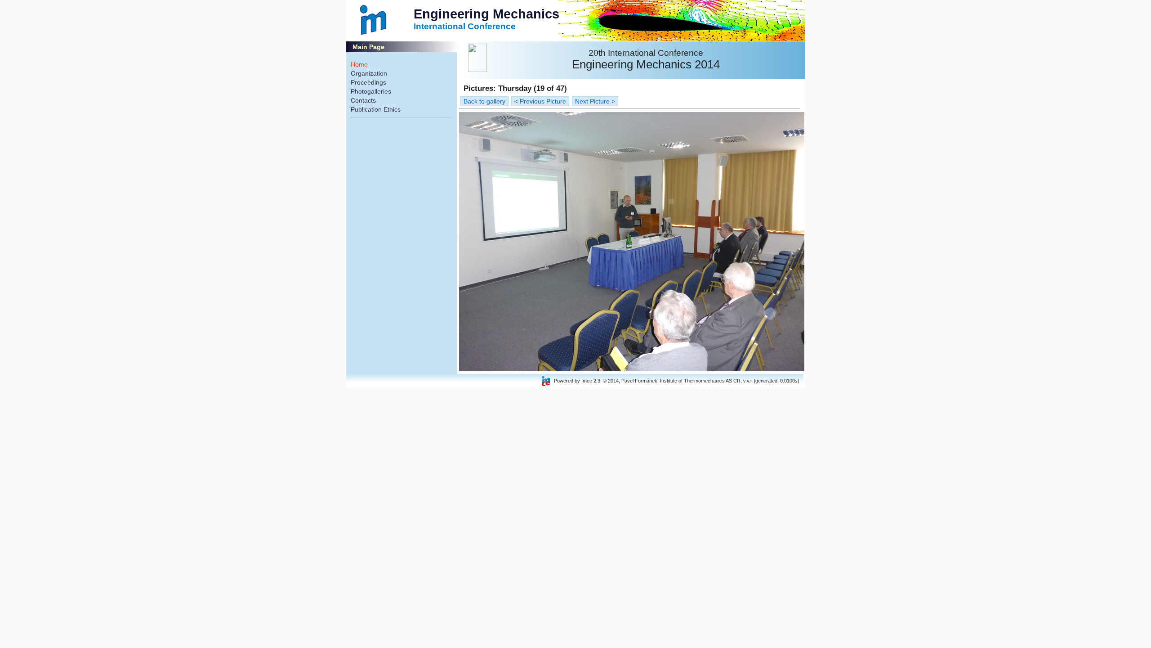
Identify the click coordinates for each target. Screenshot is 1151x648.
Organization (369, 73)
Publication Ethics (376, 109)
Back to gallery (484, 101)
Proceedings (368, 82)
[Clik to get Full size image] (631, 369)
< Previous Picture (540, 101)
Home (359, 64)
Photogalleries (371, 91)
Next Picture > (595, 101)
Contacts (363, 100)
